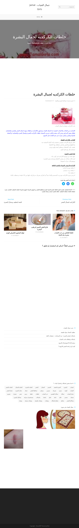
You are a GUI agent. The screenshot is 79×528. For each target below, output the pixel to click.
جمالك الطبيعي (54, 394)
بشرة (6, 189)
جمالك (62, 394)
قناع (50, 397)
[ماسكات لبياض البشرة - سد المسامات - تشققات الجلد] (13, 419)
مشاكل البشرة (17, 397)
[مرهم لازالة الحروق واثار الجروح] (13, 439)
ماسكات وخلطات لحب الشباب (67, 339)
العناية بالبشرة (28, 387)
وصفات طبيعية (38, 401)
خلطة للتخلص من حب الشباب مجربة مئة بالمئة (63, 234)
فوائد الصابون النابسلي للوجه (15, 233)
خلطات (37, 394)
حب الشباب (45, 394)
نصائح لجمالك (55, 401)
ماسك (44, 397)
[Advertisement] (39, 77)
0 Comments (48, 101)
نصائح (62, 401)
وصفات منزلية (28, 401)
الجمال (43, 387)
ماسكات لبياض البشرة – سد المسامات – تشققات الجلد (60, 336)
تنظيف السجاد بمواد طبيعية (68, 332)
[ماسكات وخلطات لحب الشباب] (46, 419)
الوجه (66, 391)
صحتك (72, 397)
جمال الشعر (10, 391)
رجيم (26, 394)
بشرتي (48, 391)
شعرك (14, 394)
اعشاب (72, 387)
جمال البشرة (19, 391)
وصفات (47, 401)
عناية (55, 397)
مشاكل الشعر (70, 401)
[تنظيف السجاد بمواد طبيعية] (65, 419)
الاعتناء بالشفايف (68, 189)
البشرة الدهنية (51, 189)
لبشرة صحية (70, 101)
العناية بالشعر (9, 387)
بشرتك (54, 391)
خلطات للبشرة (56, 191)
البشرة (62, 189)
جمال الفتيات (48, 43)
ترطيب (42, 391)
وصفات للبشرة (45, 191)
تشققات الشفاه (71, 191)
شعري (8, 394)
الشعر (36, 387)
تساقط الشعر (33, 391)
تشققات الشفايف (64, 191)
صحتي (66, 397)
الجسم (49, 387)
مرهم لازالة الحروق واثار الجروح (67, 343)
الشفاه (17, 189)
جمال (26, 391)
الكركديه (9, 189)
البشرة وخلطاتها (43, 189)
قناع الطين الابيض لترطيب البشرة (39, 228)
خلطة (31, 394)
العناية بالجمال (18, 387)
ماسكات (38, 397)
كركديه (50, 191)
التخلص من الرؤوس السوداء (34, 189)
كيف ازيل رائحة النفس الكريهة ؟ (66, 346)
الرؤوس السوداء (23, 189)
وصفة (20, 401)
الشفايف (14, 189)
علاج (60, 397)
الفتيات (72, 391)
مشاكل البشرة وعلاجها (60, 101)
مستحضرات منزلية (28, 397)
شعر (20, 394)
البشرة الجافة (58, 189)
